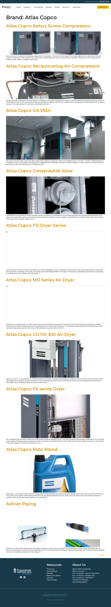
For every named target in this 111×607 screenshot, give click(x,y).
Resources (76, 7)
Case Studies (52, 580)
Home (19, 7)
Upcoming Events (79, 582)
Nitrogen (49, 7)
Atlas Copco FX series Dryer (35, 388)
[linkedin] (24, 577)
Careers (50, 578)
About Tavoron (78, 571)
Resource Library (54, 575)
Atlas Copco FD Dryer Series (36, 225)
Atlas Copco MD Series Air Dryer (40, 279)
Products (27, 7)
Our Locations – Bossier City (83, 575)
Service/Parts (38, 7)
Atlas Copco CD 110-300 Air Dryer (41, 334)
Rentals (57, 7)
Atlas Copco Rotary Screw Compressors (48, 25)
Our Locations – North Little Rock (85, 573)
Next (102, 555)
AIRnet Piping (21, 503)
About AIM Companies (81, 569)
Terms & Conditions (80, 580)
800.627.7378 (104, 1)
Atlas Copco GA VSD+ (29, 110)
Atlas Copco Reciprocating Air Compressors (52, 66)
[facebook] (21, 577)
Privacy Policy (50, 600)
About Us (65, 7)
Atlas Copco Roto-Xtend (31, 449)
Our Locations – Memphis (82, 578)
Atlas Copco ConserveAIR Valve (39, 170)
